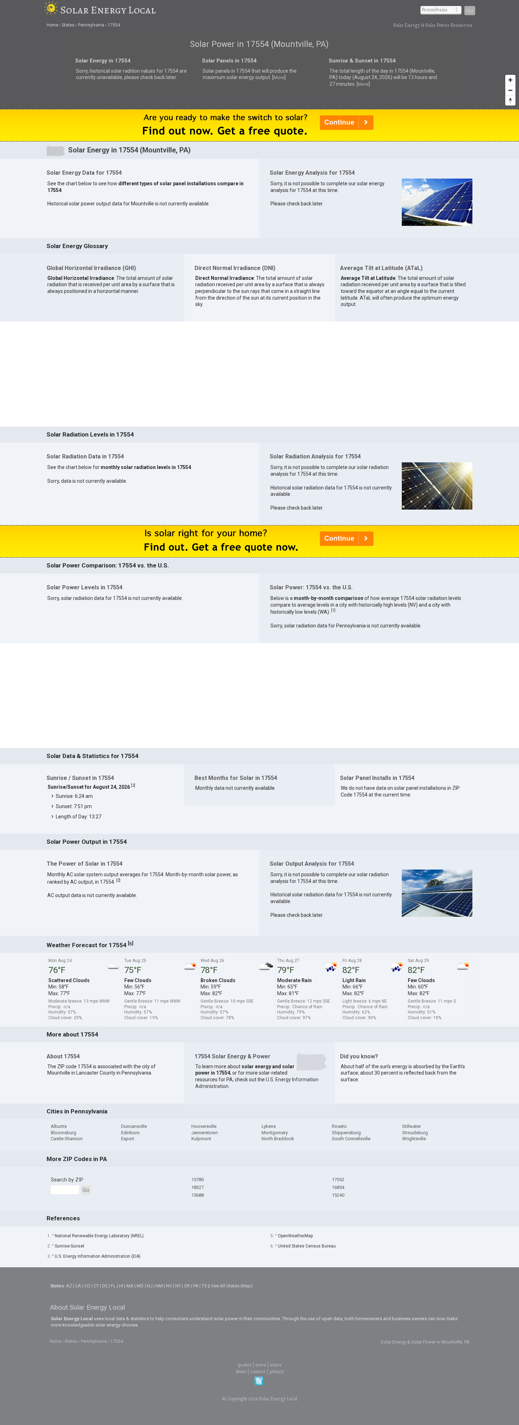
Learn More (184, 714)
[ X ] (369, 656)
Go (469, 10)
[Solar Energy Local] (52, 10)
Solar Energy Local (108, 10)
